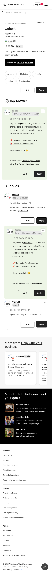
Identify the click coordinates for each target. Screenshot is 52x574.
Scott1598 (20, 356)
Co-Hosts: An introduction (25, 140)
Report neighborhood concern (14, 480)
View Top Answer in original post (25, 164)
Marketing (24, 74)
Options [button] (39, 22)
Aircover (10, 74)
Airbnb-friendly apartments (13, 518)
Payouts (38, 74)
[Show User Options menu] (46, 4)
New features (8, 535)
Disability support (9, 470)
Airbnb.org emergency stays (14, 555)
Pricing (10, 81)
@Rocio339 (24, 124)
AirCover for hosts (10, 498)
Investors (6, 545)
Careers (6, 540)
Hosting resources (10, 503)
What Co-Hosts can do (23, 144)
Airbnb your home (10, 493)
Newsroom (7, 531)
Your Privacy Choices (11, 570)
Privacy (5, 567)
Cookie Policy (23, 567)
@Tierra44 (14, 315)
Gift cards (7, 550)
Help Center (7, 455)
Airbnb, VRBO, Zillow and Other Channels (20, 365)
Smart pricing (24, 81)
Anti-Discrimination (10, 465)
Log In (37, 5)
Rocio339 (9, 45)
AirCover (6, 460)
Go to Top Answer (25, 62)
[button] (45, 37)
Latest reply (21, 375)
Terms (13, 567)
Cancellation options (11, 475)
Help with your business (17, 23)
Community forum (10, 508)
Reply (41, 90)
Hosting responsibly (10, 513)
